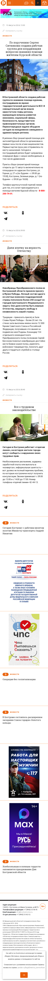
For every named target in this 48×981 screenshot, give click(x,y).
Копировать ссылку (12, 30)
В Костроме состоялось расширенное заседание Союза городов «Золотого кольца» (22, 720)
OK (24, 975)
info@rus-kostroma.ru (24, 912)
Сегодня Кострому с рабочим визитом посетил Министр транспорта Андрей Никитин (23, 530)
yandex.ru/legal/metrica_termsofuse (31, 967)
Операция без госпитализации (19, 679)
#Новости (7, 36)
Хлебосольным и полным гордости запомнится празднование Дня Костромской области (22, 869)
